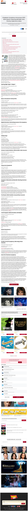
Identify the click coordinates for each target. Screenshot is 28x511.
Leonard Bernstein (3, 186)
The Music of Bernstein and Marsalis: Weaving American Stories (11, 46)
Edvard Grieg (3, 248)
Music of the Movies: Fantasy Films (7, 40)
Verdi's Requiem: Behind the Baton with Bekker (9, 49)
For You (4, 286)
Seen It (4, 334)
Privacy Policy (21, 509)
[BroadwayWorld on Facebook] (11, 506)
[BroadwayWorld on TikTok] (16, 506)
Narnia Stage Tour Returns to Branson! (6, 487)
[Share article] (24, 29)
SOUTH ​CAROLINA (5, 1)
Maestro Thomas (13, 92)
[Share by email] (26, 29)
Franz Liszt (12, 208)
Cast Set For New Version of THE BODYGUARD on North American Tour (10, 473)
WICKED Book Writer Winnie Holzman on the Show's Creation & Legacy (15, 432)
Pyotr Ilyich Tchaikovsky (4, 117)
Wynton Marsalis (17, 66)
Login (23, 1)
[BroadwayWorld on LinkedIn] (14, 506)
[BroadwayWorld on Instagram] (13, 506)
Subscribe (23, 420)
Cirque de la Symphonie (6, 45)
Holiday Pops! (4, 43)
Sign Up (23, 503)
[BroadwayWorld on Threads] (17, 506)
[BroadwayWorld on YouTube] (19, 506)
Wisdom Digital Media (12, 509)
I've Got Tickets (10, 334)
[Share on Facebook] (21, 29)
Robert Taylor (16, 102)
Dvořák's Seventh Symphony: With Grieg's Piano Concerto (11, 51)
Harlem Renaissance (5, 50)
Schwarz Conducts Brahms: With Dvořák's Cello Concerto (11, 44)
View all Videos (3, 435)
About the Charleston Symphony (7, 52)
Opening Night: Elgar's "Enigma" (7, 39)
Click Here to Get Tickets (14, 284)
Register (21, 1)
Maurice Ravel (3, 89)
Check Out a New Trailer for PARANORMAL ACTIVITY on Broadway (14, 427)
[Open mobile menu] (27, 1)
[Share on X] (23, 29)
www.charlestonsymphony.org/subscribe (14, 80)
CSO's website (14, 282)
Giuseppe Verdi (3, 222)
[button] (25, 1)
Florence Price (17, 68)
